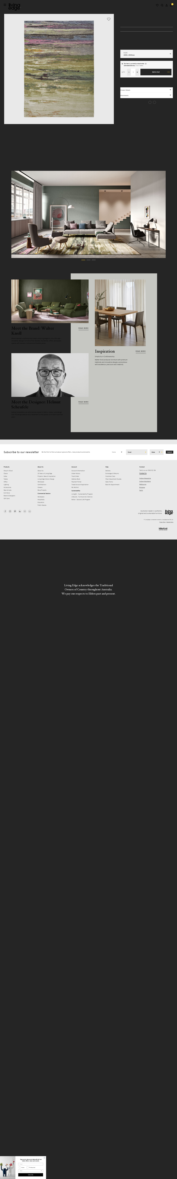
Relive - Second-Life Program (81, 499)
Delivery (107, 471)
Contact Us (143, 473)
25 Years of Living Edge (45, 473)
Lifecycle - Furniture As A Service (82, 497)
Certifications (42, 484)
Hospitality (41, 499)
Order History (76, 473)
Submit (169, 452)
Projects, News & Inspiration (46, 476)
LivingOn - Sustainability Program (82, 494)
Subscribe (30, 1174)
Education (41, 502)
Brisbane (142, 487)
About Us (40, 471)
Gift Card (6, 498)
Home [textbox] (114, 452)
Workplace (41, 497)
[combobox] (118, 452)
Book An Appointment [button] (112, 484)
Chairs (6, 473)
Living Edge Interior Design (46, 479)
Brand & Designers (9, 496)
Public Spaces (42, 505)
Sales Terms (109, 482)
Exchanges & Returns (112, 473)
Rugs (121, 15)
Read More (84, 328)
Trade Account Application (80, 484)
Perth (141, 490)
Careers (40, 487)
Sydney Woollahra (145, 481)
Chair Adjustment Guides (113, 479)
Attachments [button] (124, 95)
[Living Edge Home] (14, 7)
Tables (6, 479)
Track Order (75, 476)
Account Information (78, 471)
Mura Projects (42, 490)
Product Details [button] (125, 90)
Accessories (7, 487)
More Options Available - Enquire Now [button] (130, 83)
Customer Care (110, 476)
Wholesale (41, 482)
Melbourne (142, 484)
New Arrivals (7, 490)
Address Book (76, 479)
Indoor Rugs (128, 15)
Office (5, 482)
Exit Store (7, 493)
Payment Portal (76, 482)
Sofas (5, 476)
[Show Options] (41, 1171)
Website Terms (169, 522)
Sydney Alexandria (145, 478)
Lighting (6, 484)
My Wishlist (75, 487)
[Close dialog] (44, 1158)
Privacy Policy (162, 522)
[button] (146, 54)
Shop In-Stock (8, 471)
